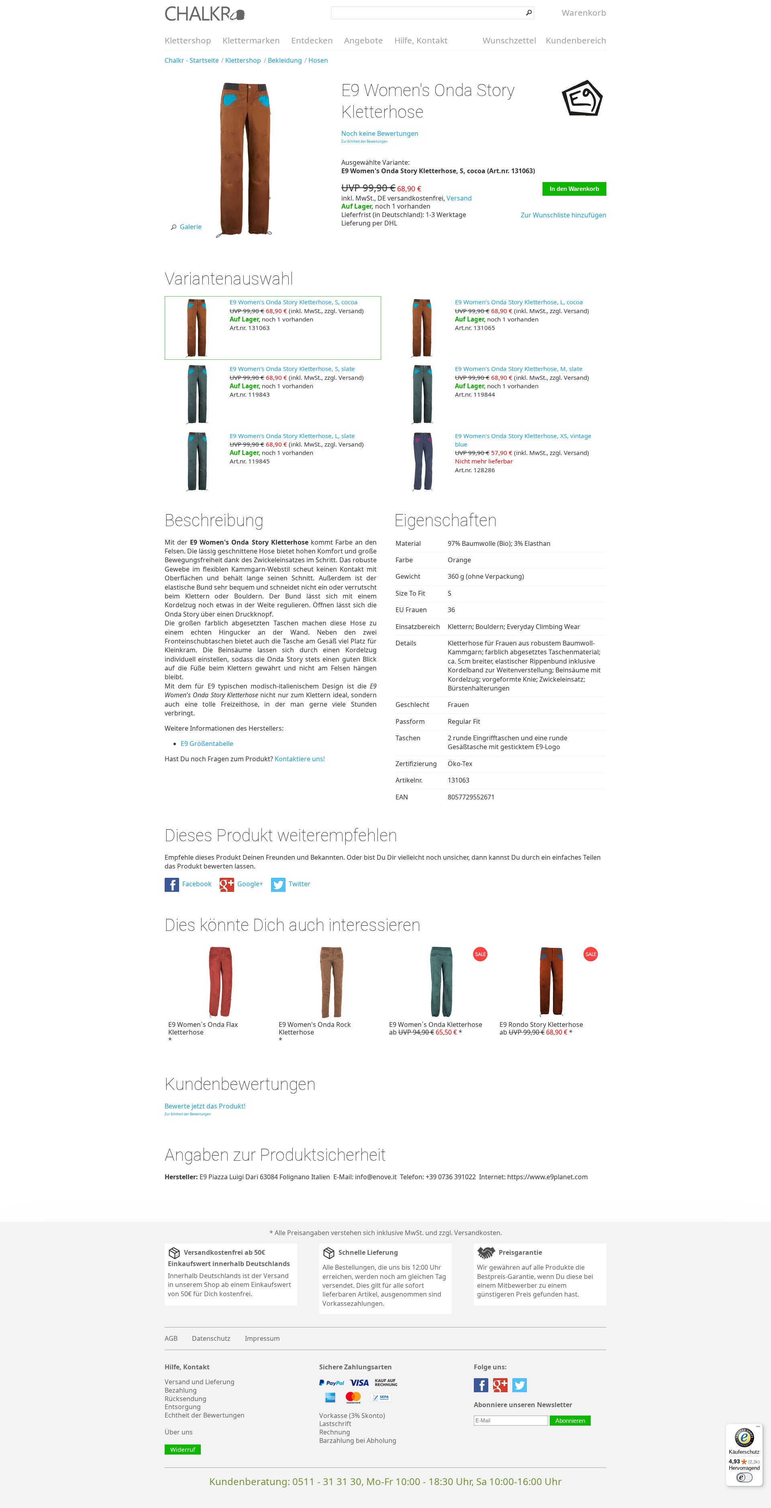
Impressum (262, 1338)
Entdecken (312, 40)
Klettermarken (251, 40)
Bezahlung (181, 1390)
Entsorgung (183, 1406)
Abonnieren (570, 1420)
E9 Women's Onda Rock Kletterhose (315, 1032)
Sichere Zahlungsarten (355, 1367)
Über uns (179, 1432)
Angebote (363, 40)
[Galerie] (244, 236)
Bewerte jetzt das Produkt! (205, 1106)
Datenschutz (211, 1338)
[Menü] (758, 1428)
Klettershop (188, 40)
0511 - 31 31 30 (326, 1481)
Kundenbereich (576, 40)
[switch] (744, 1477)
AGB (171, 1338)
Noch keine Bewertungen (379, 133)
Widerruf (182, 1449)
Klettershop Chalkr (205, 13)
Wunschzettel (509, 40)
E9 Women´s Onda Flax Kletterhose (203, 1032)
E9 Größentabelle (207, 743)
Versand (459, 198)
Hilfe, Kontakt (421, 40)
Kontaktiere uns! (300, 758)
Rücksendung (185, 1398)
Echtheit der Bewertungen (205, 1415)
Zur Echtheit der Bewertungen (364, 141)
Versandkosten (477, 1232)
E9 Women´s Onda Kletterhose (435, 1028)
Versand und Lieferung (200, 1381)
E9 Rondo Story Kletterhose (541, 1028)
